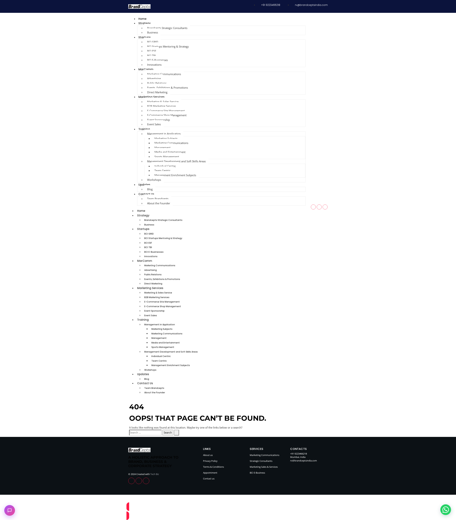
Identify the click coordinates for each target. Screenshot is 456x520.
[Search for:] (145, 432)
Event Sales (154, 124)
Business (152, 32)
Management (162, 147)
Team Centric (162, 170)
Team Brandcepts (158, 198)
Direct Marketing (157, 92)
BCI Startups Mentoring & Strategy (168, 46)
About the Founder (158, 203)
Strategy (144, 23)
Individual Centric (165, 166)
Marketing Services (151, 97)
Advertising (154, 78)
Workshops (154, 180)
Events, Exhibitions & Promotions (167, 87)
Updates (144, 185)
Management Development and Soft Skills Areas (176, 161)
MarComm (145, 69)
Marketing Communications (164, 74)
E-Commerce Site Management (166, 110)
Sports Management (166, 156)
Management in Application (164, 133)
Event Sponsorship (158, 120)
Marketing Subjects (166, 138)
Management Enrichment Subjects (175, 175)
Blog (150, 189)
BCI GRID (152, 42)
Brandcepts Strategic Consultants (167, 28)
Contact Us (146, 194)
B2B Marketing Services (161, 106)
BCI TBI (151, 55)
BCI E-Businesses (157, 60)
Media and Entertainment (169, 152)
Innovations (154, 64)
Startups (144, 37)
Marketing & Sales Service (162, 101)
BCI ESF (151, 51)
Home (142, 19)
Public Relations (157, 83)
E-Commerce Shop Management (166, 115)
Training (144, 129)
